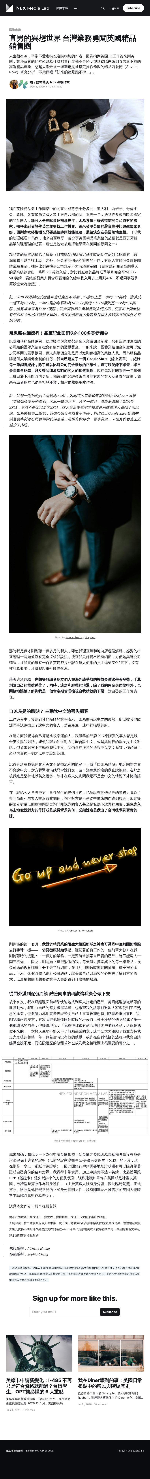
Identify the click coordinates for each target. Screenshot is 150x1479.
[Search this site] (103, 8)
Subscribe (133, 8)
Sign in (114, 8)
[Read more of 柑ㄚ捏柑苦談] (14, 84)
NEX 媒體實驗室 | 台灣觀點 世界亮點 (25, 1450)
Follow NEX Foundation (131, 1450)
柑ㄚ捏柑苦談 (39, 82)
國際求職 (62, 8)
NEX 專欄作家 (60, 82)
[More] (75, 8)
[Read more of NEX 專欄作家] (23, 84)
